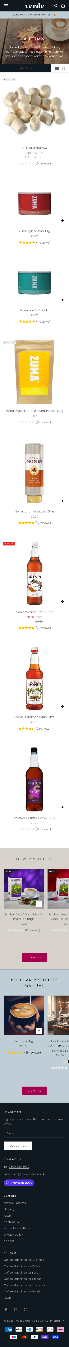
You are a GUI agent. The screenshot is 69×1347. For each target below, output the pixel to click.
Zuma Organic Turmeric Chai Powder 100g (34, 411)
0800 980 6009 (19, 1167)
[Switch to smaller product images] (63, 68)
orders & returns (15, 1203)
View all (34, 957)
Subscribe (18, 1146)
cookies (9, 1241)
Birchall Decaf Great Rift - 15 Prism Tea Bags (23, 917)
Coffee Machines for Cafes (22, 1266)
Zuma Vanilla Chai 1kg (34, 310)
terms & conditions (17, 1228)
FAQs (7, 1216)
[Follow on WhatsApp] (26, 1310)
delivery (9, 1209)
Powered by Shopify (50, 1320)
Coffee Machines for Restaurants (26, 1285)
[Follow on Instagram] (16, 1310)
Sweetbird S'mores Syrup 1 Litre (34, 818)
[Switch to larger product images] (57, 68)
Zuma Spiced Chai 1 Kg (34, 231)
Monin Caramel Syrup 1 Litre (34, 612)
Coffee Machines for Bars (21, 1272)
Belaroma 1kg (24, 1041)
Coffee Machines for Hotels (22, 1291)
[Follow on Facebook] (6, 1310)
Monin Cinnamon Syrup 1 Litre (34, 717)
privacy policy (13, 1235)
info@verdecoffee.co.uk (28, 1174)
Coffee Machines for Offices (22, 1279)
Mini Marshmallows (35, 148)
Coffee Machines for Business (24, 1260)
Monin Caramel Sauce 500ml (34, 511)
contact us (11, 1222)
